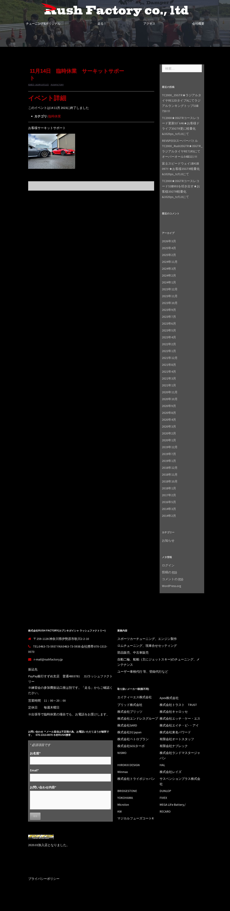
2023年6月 (169, 323)
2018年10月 (170, 481)
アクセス (149, 23)
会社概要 (198, 23)
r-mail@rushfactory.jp (48, 659)
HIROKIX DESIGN (128, 765)
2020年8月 (169, 413)
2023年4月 (169, 337)
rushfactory (57, 84)
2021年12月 (170, 358)
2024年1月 (169, 282)
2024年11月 (170, 262)
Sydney (84, 906)
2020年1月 (169, 440)
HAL (162, 765)
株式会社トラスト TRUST (178, 705)
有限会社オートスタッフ (177, 739)
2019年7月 (169, 454)
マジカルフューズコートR (135, 818)
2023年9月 (169, 310)
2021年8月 (169, 365)
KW (119, 811)
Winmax (122, 772)
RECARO (165, 811)
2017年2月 (169, 495)
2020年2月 (169, 433)
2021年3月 (169, 378)
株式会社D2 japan (129, 732)
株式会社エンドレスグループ (137, 718)
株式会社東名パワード (175, 732)
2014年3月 (169, 509)
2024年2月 (169, 275)
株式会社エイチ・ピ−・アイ (179, 725)
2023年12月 (170, 289)
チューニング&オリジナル (43, 23)
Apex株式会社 (169, 698)
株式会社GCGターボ (131, 746)
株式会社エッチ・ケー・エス (180, 718)
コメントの (172, 579)
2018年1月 (169, 488)
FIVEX (163, 798)
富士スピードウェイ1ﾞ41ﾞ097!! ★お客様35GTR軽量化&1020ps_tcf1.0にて (181, 168)
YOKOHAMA (125, 798)
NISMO (121, 753)
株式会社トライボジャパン (136, 779)
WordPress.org (171, 586)
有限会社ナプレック (174, 746)
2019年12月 (170, 447)
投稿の (169, 572)
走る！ (101, 23)
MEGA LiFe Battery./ (173, 804)
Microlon (123, 804)
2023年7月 (169, 317)
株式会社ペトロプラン (133, 739)
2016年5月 (169, 502)
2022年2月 (169, 344)
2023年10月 (170, 303)
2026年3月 (169, 241)
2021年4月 (169, 371)
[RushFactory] (115, 10)
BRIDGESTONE (127, 791)
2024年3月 (169, 268)
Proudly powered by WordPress (46, 906)
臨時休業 (54, 116)
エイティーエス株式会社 (134, 697)
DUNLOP (165, 791)
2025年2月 (169, 255)
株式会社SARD (127, 725)
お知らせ (168, 540)
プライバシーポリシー (43, 879)
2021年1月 (169, 385)
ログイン (168, 565)
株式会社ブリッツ (129, 712)
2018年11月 (170, 474)
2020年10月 (170, 399)
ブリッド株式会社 (129, 705)
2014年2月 (169, 516)
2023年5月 (169, 330)
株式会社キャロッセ (174, 712)
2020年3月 (169, 426)
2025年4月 (169, 248)
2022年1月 (169, 351)
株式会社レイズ (170, 772)
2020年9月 (169, 406)
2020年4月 (169, 419)
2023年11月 (170, 296)
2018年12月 (170, 468)
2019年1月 (169, 461)
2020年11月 (170, 392)
